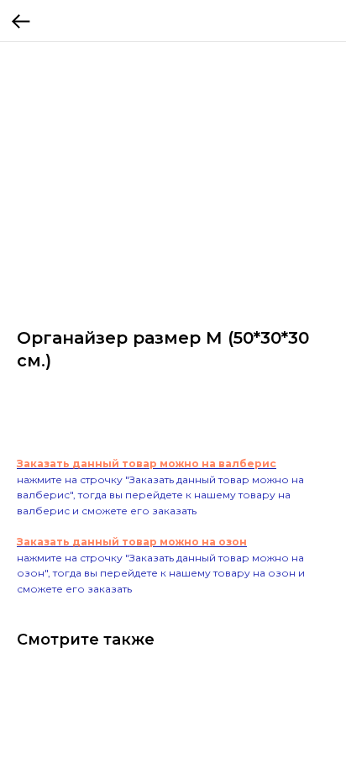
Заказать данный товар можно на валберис (146, 463)
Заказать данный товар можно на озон (132, 541)
